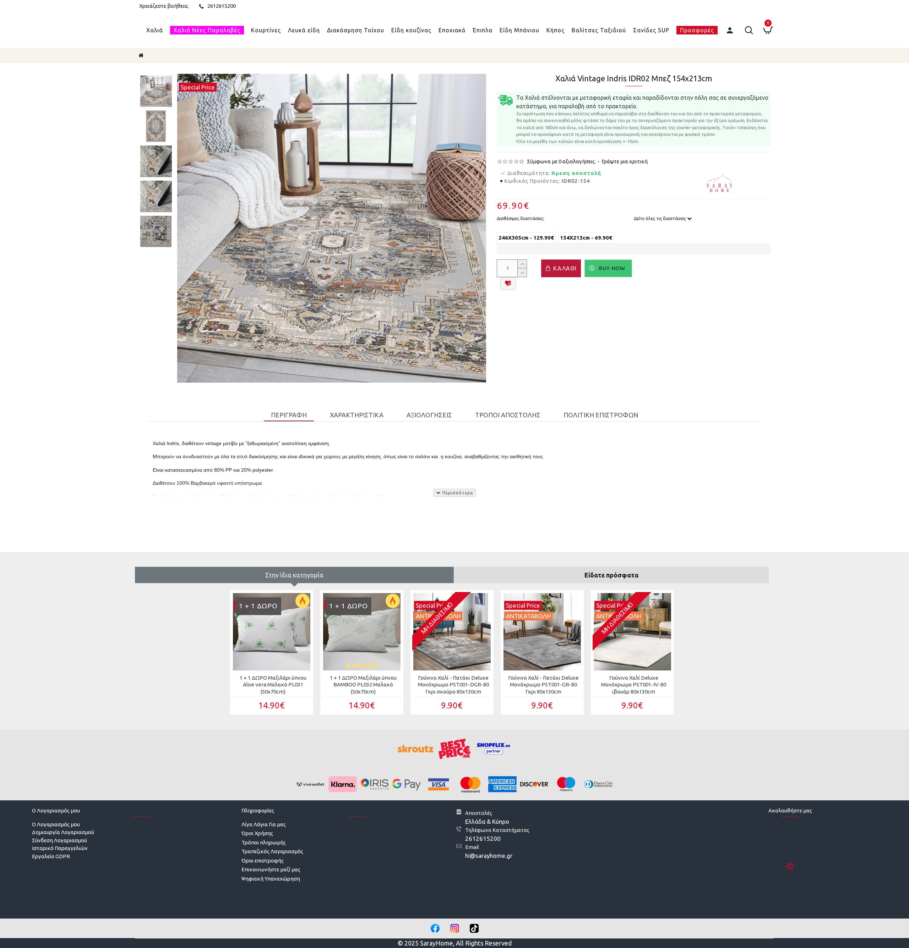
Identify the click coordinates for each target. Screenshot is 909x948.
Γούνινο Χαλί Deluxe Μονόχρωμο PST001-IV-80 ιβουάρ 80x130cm (633, 685)
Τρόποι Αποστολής (507, 414)
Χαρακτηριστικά (356, 414)
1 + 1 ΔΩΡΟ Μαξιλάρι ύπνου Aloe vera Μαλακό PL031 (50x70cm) (273, 685)
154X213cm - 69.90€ (586, 238)
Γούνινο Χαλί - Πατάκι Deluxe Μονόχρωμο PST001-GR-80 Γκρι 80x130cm (543, 685)
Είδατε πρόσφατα (611, 575)
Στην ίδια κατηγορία (294, 575)
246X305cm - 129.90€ (526, 238)
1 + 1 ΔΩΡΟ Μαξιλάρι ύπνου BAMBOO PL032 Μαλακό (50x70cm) (363, 685)
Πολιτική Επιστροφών (601, 414)
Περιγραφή (289, 414)
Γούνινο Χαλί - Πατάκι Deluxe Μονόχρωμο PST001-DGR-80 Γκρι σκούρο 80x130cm (453, 685)
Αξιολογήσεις (429, 414)
